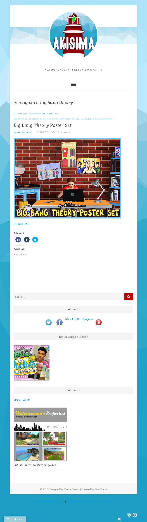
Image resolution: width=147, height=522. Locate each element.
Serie (68, 119)
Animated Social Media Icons (48, 501)
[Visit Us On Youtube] (98, 319)
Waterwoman (106, 119)
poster (62, 119)
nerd (39, 119)
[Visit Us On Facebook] (59, 319)
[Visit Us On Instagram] (79, 319)
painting (47, 119)
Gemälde (53, 114)
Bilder (33, 119)
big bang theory (22, 119)
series (75, 119)
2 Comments (62, 132)
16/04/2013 (42, 132)
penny (55, 119)
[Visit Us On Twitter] (48, 319)
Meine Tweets (22, 400)
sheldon (88, 119)
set (80, 119)
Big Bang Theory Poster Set (42, 125)
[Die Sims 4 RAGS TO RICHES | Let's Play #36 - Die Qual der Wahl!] (31, 363)
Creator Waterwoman (38, 114)
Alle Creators (21, 114)
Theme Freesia (72, 489)
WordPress (101, 489)
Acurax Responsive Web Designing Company (90, 501)
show (95, 119)
